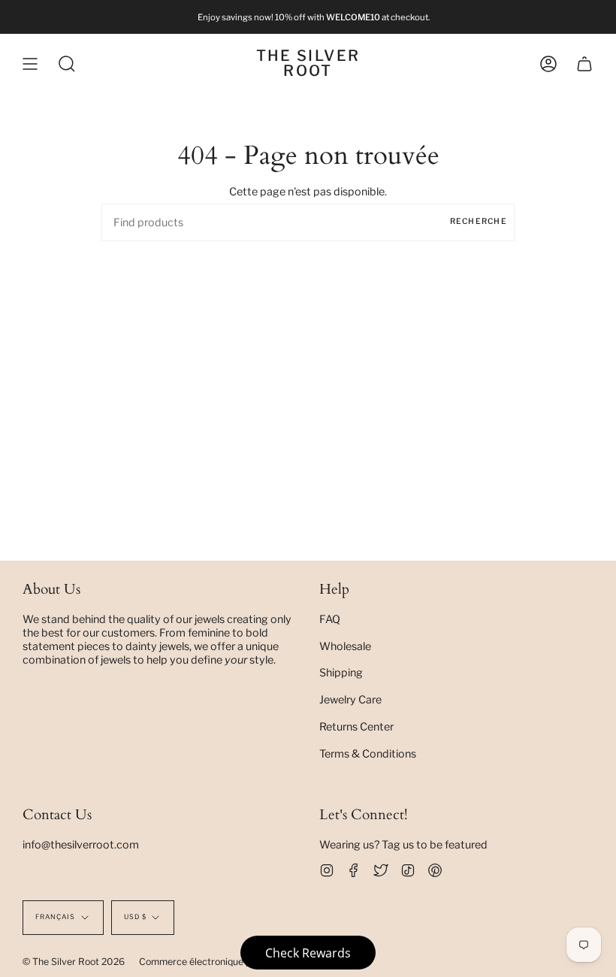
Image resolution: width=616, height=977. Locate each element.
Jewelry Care (350, 699)
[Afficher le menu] (30, 64)
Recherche (478, 221)
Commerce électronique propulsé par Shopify (236, 961)
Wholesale (345, 646)
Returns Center (356, 727)
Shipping (341, 672)
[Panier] (584, 64)
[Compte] (548, 64)
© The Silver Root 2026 (74, 961)
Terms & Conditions (367, 754)
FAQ (329, 619)
